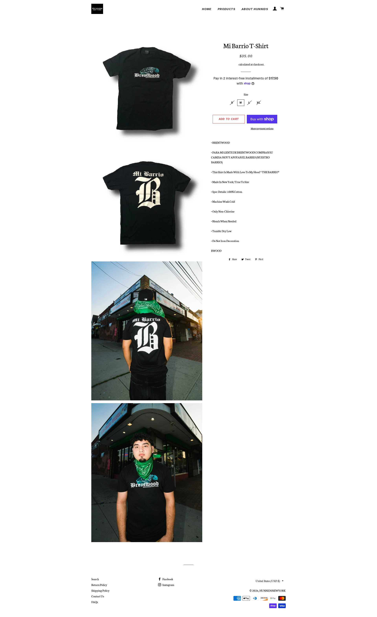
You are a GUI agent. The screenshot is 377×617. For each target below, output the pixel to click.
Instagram (168, 585)
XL (259, 102)
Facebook (167, 579)
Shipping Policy (100, 590)
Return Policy (99, 585)
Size (246, 94)
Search (95, 579)
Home (206, 9)
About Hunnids (255, 9)
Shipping (233, 64)
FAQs (94, 602)
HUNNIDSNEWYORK (272, 590)
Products (226, 9)
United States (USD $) (268, 581)
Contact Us (97, 596)
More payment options (262, 128)
